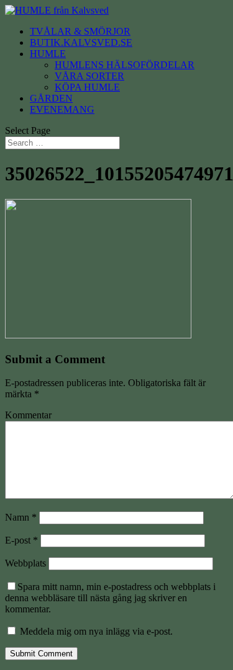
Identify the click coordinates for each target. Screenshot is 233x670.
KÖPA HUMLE (87, 87)
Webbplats (25, 563)
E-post (21, 540)
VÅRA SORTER (89, 76)
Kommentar (28, 415)
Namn (21, 517)
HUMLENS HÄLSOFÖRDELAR (124, 65)
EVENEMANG (62, 109)
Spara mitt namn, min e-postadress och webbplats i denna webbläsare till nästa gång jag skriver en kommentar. (110, 597)
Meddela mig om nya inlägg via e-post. (96, 631)
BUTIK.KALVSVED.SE (81, 42)
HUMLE (48, 53)
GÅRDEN (51, 98)
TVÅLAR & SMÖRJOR (80, 31)
